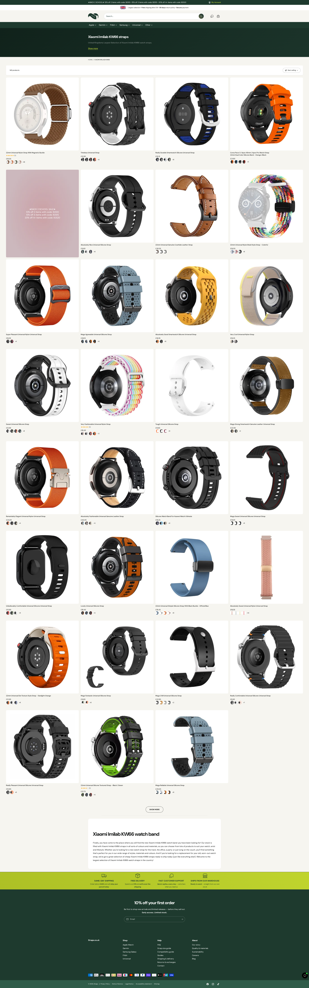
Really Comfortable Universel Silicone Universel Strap (250, 696)
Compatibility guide (165, 952)
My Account (216, 2)
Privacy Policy (105, 984)
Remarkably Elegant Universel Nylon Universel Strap (26, 516)
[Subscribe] (182, 919)
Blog (194, 959)
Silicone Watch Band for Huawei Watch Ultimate (173, 516)
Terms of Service (117, 984)
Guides (160, 955)
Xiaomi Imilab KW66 (102, 60)
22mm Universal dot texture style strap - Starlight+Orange (28, 696)
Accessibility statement (144, 984)
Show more (93, 48)
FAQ (159, 945)
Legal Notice (129, 984)
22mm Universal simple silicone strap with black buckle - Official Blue (182, 606)
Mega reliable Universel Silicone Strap (170, 785)
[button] (92, 25)
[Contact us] (212, 16)
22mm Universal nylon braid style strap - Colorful (249, 245)
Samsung (123, 25)
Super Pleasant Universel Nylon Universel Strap (24, 334)
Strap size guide (164, 948)
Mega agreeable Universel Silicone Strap (96, 334)
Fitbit (112, 25)
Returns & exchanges (166, 962)
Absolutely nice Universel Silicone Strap (96, 245)
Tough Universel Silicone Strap (166, 424)
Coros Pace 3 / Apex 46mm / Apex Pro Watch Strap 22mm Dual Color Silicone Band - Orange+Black (249, 154)
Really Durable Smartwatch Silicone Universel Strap (175, 153)
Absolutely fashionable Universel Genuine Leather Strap (102, 516)
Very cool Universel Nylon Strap (242, 334)
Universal (136, 25)
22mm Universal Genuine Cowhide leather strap (174, 245)
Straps (96, 984)
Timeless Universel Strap (90, 153)
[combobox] (154, 16)
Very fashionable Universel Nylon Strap (96, 424)
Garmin (102, 25)
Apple (91, 25)
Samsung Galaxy (129, 952)
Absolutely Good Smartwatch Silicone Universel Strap (175, 334)
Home (90, 60)
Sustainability (198, 952)
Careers (195, 955)
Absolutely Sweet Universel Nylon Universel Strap (249, 606)
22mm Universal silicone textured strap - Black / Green (102, 785)
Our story (196, 945)
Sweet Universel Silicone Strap (17, 424)
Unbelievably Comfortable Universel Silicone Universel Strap (29, 606)
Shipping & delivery (165, 959)
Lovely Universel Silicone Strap (92, 606)
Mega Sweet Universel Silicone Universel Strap (247, 516)
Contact (160, 966)
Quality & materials (200, 948)
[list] (154, 7)
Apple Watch (128, 945)
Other (147, 25)
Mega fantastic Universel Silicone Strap (96, 696)
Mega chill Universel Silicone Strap (168, 696)
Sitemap (157, 984)
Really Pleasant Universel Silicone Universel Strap (24, 785)
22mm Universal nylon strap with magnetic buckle (25, 153)
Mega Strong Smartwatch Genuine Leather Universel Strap (252, 424)
